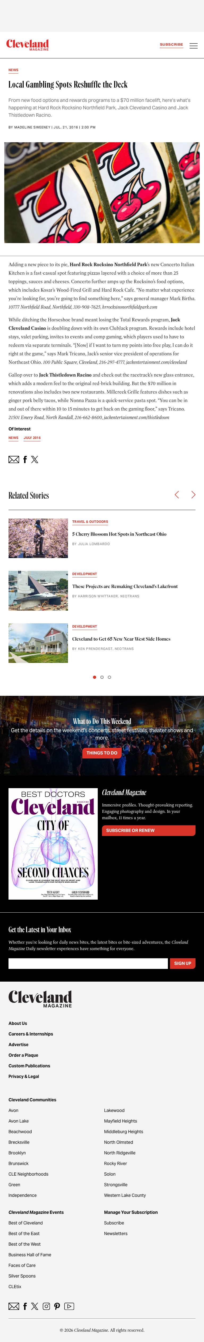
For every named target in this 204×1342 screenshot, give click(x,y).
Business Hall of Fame (29, 1255)
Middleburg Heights (123, 1131)
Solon (110, 1174)
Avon (13, 1110)
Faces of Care (22, 1265)
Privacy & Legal (23, 1076)
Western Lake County (125, 1195)
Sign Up (182, 963)
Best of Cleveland (25, 1223)
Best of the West (24, 1244)
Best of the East (24, 1233)
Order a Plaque (23, 1055)
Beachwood (20, 1131)
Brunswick (18, 1163)
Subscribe (171, 44)
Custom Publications (29, 1066)
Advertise (18, 1044)
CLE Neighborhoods (28, 1174)
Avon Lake (18, 1121)
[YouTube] (69, 1306)
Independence (22, 1195)
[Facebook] (25, 1306)
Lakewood (114, 1110)
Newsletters (116, 1233)
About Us (17, 1023)
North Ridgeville (119, 1153)
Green (14, 1185)
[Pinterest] (57, 1306)
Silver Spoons (22, 1276)
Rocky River (115, 1163)
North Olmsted (118, 1142)
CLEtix (14, 1286)
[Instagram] (46, 1306)
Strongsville (116, 1185)
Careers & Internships (30, 1034)
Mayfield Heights (120, 1121)
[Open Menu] (194, 46)
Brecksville (18, 1142)
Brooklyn (17, 1153)
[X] (34, 1306)
